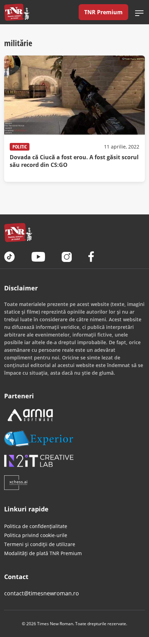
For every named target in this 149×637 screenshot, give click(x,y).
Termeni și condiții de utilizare (39, 544)
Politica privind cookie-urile (35, 535)
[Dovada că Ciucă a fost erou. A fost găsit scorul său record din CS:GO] (74, 119)
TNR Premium (103, 12)
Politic (19, 146)
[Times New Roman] (16, 12)
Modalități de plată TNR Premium (43, 553)
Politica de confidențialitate (35, 526)
